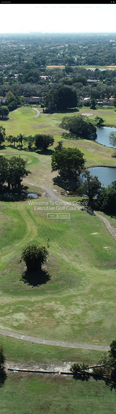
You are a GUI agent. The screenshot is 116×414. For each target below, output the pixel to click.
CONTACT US (22, 215)
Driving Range (75, 7)
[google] (114, 2)
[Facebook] (111, 2)
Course (53, 7)
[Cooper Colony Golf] (18, 8)
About (37, 7)
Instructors (87, 7)
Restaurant (63, 7)
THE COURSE (9, 215)
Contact (98, 7)
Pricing (45, 7)
